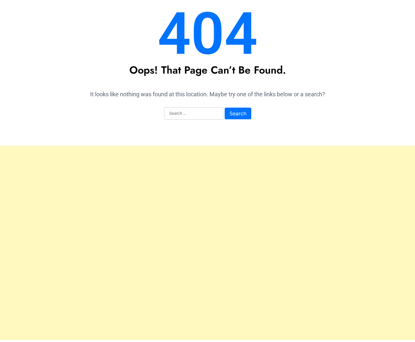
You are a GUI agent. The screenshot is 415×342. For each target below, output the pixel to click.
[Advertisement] (207, 243)
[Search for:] (193, 114)
